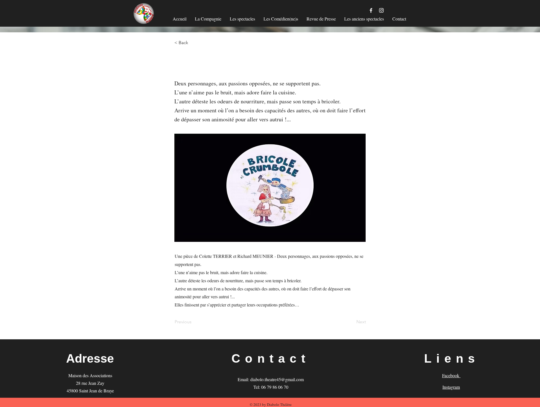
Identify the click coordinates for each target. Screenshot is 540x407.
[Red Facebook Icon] (371, 10)
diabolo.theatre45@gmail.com (277, 379)
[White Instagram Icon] (381, 10)
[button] (193, 42)
